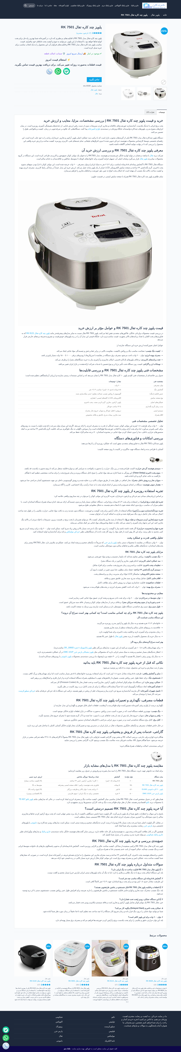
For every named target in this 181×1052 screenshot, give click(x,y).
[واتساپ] (5, 1038)
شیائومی (59, 1017)
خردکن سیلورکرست (26, 691)
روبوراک (59, 1026)
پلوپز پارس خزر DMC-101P (153, 793)
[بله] (5, 1030)
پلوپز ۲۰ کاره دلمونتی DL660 (152, 789)
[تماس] (5, 1046)
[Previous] (162, 54)
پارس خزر (148, 826)
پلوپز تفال (155, 15)
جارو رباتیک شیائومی (78, 5)
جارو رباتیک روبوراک (93, 5)
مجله (55, 5)
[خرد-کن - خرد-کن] (154, 6)
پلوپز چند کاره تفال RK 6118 (40, 981)
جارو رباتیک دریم (107, 5)
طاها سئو (67, 1049)
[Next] (108, 54)
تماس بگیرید (94, 79)
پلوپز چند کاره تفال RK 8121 (38, 333)
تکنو (147, 802)
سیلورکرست (109, 1026)
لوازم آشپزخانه (64, 5)
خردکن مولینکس (73, 532)
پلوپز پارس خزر (110, 542)
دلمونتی (34, 823)
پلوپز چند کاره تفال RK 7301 (152, 785)
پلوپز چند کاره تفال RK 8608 (156, 981)
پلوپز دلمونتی (66, 656)
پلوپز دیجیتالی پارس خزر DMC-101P (79, 652)
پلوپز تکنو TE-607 (26, 799)
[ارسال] (25, 5)
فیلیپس (112, 1031)
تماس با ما (48, 5)
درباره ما (40, 5)
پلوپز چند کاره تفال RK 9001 (78, 981)
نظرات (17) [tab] (150, 112)
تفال (96, 94)
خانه (165, 15)
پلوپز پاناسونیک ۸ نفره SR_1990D (78, 648)
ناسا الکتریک (110, 1041)
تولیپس (112, 1022)
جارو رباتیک (135, 5)
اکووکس (59, 1022)
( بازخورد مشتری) (83, 33)
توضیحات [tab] (162, 112)
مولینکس (111, 1036)
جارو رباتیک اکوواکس (122, 5)
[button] (163, 82)
